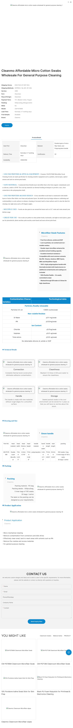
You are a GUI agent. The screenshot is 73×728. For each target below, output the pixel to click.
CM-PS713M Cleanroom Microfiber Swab (53, 664)
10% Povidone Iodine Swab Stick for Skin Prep (17, 693)
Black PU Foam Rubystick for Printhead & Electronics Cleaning (53, 693)
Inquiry (7, 125)
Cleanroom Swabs (45, 636)
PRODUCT (67, 636)
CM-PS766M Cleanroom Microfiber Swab (18, 664)
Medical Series (57, 636)
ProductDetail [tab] (36, 137)
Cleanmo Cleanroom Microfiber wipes (16, 722)
